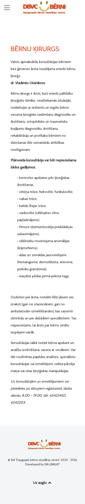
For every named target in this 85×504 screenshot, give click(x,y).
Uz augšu (40, 483)
